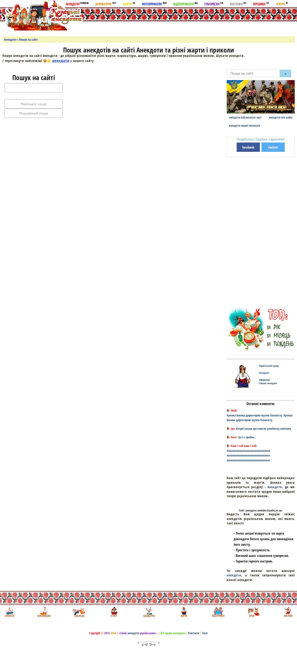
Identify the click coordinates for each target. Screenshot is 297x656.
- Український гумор (268, 365)
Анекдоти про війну (280, 117)
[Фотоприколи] (43, 612)
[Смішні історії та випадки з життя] (113, 612)
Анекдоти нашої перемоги (244, 125)
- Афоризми (264, 379)
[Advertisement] (174, 20)
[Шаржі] (183, 612)
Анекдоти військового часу (245, 117)
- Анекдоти (263, 372)
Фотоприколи (154, 4)
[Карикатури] (148, 612)
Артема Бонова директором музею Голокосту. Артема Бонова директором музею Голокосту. (260, 417)
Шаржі (129, 4)
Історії (282, 4)
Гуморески (213, 4)
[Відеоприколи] (218, 612)
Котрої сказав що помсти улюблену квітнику (263, 428)
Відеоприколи (185, 4)
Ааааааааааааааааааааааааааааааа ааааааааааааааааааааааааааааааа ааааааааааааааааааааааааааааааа (248, 455)
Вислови (238, 4)
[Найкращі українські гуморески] (78, 612)
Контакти (193, 633)
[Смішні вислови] (288, 612)
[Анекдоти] (42, 15)
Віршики (261, 4)
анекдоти (60, 60)
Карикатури (105, 4)
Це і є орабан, (246, 437)
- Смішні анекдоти (267, 383)
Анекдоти (77, 4)
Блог (205, 633)
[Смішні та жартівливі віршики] (253, 612)
